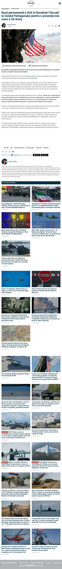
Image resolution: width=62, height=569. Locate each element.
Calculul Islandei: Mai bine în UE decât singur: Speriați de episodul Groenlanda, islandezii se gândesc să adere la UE (15, 345)
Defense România (5, 8)
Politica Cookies (23, 563)
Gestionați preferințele (37, 563)
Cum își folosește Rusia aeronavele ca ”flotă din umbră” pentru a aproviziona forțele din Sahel (45, 432)
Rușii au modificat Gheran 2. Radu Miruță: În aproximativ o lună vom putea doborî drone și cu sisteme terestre (16, 464)
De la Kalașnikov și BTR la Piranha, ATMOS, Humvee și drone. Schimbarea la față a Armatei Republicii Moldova (16, 205)
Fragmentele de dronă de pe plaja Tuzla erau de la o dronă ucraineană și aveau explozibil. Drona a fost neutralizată (45, 520)
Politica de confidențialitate (9, 563)
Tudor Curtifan (12, 24)
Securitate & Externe (15, 8)
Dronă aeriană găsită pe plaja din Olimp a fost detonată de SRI (16, 375)
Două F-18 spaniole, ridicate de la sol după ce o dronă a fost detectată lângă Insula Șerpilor (15, 290)
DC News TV (33, 76)
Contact (48, 563)
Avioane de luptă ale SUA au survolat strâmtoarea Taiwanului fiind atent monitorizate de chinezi (44, 548)
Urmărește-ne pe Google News (39, 65)
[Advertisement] (46, 254)
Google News (17, 155)
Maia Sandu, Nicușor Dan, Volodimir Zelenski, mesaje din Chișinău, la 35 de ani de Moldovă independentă (15, 232)
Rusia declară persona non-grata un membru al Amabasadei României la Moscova (44, 290)
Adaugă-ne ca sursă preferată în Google (15, 65)
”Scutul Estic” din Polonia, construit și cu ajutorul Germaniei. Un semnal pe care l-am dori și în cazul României (46, 404)
